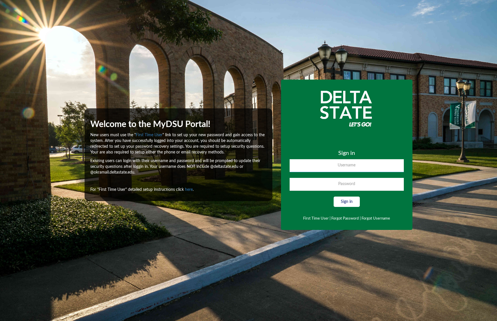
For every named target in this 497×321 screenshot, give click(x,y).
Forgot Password (345, 218)
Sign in (347, 202)
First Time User (149, 135)
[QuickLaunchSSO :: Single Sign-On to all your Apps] (346, 119)
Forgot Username (375, 218)
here (189, 190)
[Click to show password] (401, 186)
